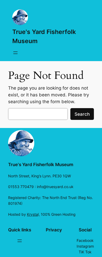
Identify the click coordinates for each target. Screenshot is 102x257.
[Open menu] (15, 53)
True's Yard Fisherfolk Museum (40, 164)
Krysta (32, 214)
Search (82, 114)
